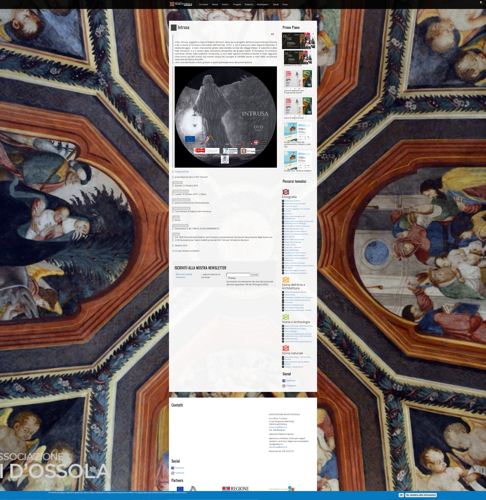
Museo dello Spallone (292, 201)
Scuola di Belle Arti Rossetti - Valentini (298, 310)
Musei (215, 4)
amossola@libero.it (278, 427)
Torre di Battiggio (291, 331)
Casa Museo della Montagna (295, 255)
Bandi (276, 4)
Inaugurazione (182, 171)
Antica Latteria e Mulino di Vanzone (297, 226)
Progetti (237, 4)
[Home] (182, 4)
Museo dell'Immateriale (293, 242)
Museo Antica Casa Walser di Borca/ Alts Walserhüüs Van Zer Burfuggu (299, 222)
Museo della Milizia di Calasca (295, 329)
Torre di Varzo (290, 295)
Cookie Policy (192, 493)
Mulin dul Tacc (290, 237)
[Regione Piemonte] (243, 490)
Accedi (175, 250)
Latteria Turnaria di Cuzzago (295, 263)
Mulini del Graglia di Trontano (295, 270)
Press (285, 4)
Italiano (482, 4)
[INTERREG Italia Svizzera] (196, 490)
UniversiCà (288, 214)
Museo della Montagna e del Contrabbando (295, 217)
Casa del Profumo (291, 206)
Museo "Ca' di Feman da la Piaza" (296, 234)
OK (401, 495)
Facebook (290, 380)
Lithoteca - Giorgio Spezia (294, 367)
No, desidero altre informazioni (421, 495)
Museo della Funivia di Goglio (295, 204)
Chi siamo (203, 4)
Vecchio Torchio (290, 245)
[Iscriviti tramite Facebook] (186, 275)
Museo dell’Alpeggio (292, 250)
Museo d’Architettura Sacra (294, 305)
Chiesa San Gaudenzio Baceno (295, 292)
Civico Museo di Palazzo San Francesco (298, 297)
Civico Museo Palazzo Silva (294, 308)
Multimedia (262, 4)
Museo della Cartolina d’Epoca (295, 231)
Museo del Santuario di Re (294, 229)
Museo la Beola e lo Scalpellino (296, 273)
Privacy (232, 278)
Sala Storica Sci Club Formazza (295, 253)
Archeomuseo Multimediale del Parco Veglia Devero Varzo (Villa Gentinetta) (298, 335)
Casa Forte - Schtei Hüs (293, 247)
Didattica (249, 4)
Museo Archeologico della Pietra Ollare (299, 326)
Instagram (291, 385)
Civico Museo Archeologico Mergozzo (298, 341)
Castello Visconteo (291, 339)
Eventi (225, 4)
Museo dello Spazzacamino (294, 239)
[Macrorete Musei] (289, 489)
